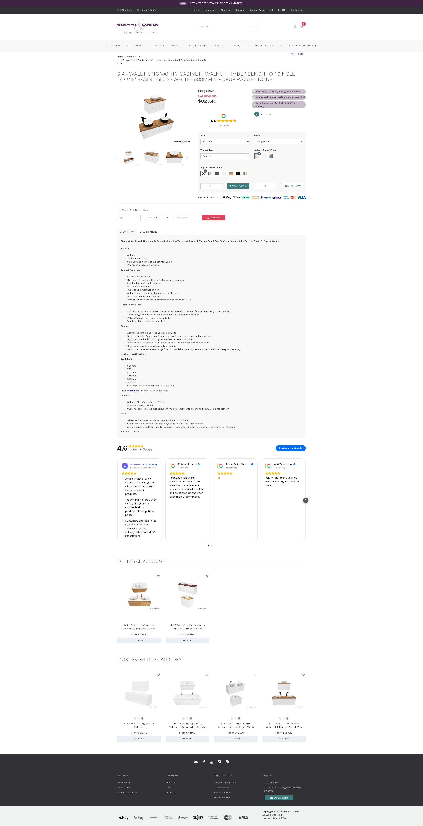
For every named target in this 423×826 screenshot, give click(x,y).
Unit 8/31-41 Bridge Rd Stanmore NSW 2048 (281, 789)
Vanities (112, 45)
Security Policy (222, 797)
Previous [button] (114, 157)
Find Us (282, 10)
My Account (123, 782)
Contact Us (297, 10)
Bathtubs (133, 45)
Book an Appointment (261, 10)
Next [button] (188, 157)
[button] (117, 500)
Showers (240, 45)
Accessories (263, 45)
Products (209, 10)
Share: (294, 54)
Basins (176, 45)
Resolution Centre (127, 792)
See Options (139, 640)
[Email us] (196, 762)
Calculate (214, 217)
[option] (155, 117)
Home (196, 10)
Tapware (220, 45)
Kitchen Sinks (198, 45)
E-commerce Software (271, 818)
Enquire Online (148, 10)
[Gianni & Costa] (137, 26)
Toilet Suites (156, 45)
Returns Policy (222, 792)
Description (127, 232)
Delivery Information (225, 782)
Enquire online (281, 797)
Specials (240, 10)
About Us (226, 10)
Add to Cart (239, 186)
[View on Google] (173, 466)
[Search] (254, 26)
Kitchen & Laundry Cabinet (298, 45)
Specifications (148, 232)
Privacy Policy (221, 787)
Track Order (123, 787)
